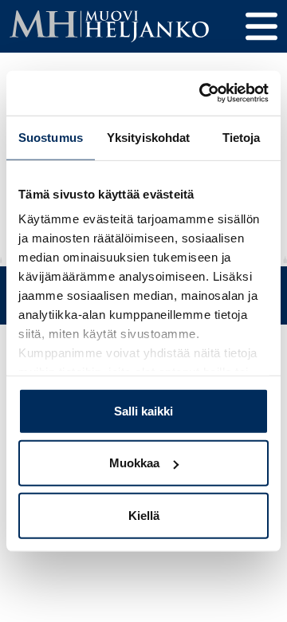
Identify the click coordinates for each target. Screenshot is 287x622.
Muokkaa (134, 463)
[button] (261, 26)
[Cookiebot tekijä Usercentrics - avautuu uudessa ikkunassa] (202, 93)
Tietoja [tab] (241, 137)
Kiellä (143, 515)
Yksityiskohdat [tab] (148, 137)
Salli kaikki (143, 410)
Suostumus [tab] (50, 137)
